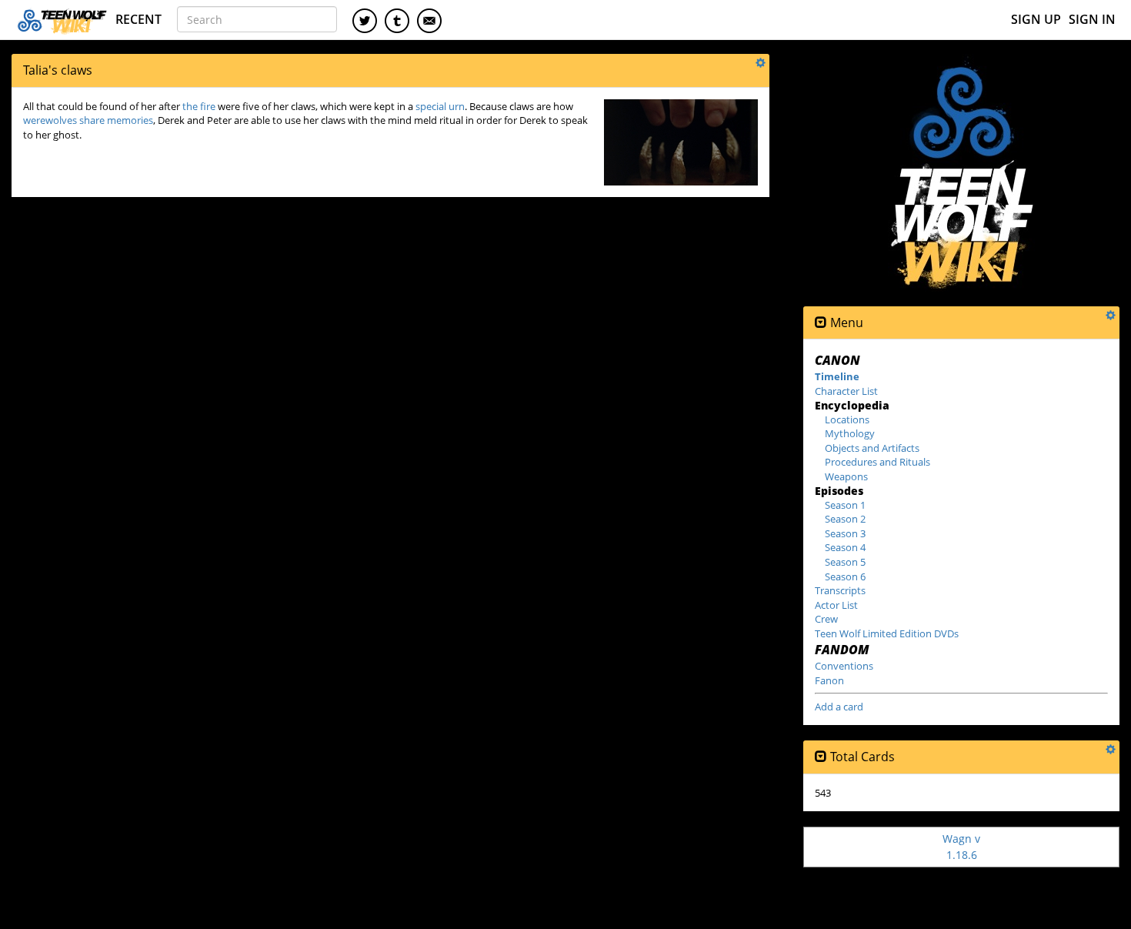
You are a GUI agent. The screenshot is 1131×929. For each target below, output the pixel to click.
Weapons (846, 476)
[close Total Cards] (821, 757)
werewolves (50, 120)
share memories (116, 120)
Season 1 (845, 505)
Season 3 (845, 533)
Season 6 (845, 576)
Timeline (837, 376)
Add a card (839, 706)
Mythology (850, 433)
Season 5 (845, 562)
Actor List (836, 605)
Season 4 (845, 547)
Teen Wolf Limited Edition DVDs (887, 633)
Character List (846, 391)
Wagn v (961, 846)
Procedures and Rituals (877, 462)
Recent (138, 19)
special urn (440, 106)
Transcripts (840, 590)
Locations (847, 419)
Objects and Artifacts (872, 448)
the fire (198, 106)
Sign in (1092, 19)
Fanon (829, 680)
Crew (826, 619)
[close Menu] (821, 323)
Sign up (1036, 19)
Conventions (844, 666)
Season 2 (845, 519)
